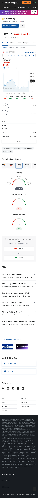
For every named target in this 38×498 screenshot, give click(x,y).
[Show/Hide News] (13, 52)
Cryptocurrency (7, 7)
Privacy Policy (6, 481)
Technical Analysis (10, 159)
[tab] (11, 165)
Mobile (4, 402)
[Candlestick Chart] (3, 52)
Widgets (4, 410)
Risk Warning (5, 487)
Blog (3, 398)
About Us (23, 398)
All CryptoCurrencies (21, 7)
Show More (19, 141)
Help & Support (25, 406)
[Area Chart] (7, 52)
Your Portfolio (6, 406)
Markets (22, 47)
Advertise (24, 402)
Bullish (21, 257)
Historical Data (13, 47)
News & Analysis (23, 43)
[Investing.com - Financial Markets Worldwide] (11, 3)
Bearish (20, 248)
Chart (12, 43)
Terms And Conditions (8, 474)
